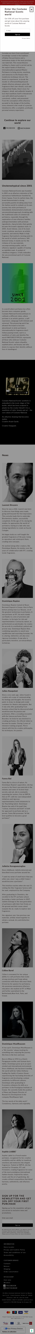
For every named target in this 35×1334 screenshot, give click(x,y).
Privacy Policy (26, 38)
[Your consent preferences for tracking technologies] (32, 1331)
